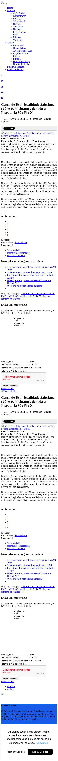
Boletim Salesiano (15, 67)
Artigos (10, 42)
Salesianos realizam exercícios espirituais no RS (29, 272)
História (17, 24)
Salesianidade (19, 21)
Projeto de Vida (20, 53)
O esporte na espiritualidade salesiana (24, 285)
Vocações (17, 40)
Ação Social (19, 13)
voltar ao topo (7, 388)
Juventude (18, 26)
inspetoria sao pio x (16, 255)
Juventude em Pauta (22, 50)
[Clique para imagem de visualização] (29, 136)
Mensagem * (7, 361)
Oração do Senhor (21, 64)
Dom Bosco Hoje (21, 61)
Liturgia (17, 56)
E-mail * (33, 364)
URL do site (35, 367)
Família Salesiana (15, 69)
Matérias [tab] (11, 686)
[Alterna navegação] (5, 3)
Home (10, 8)
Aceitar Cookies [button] (40, 752)
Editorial (17, 58)
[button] (2, 694)
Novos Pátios (19, 48)
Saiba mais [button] (42, 743)
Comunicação (19, 16)
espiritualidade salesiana (18, 253)
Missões (17, 37)
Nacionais (17, 29)
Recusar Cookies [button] (16, 752)
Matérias (11, 10)
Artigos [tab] (10, 689)
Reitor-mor (18, 45)
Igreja (15, 34)
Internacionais (19, 32)
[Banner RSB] (8, 391)
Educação (17, 18)
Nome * (32, 361)
